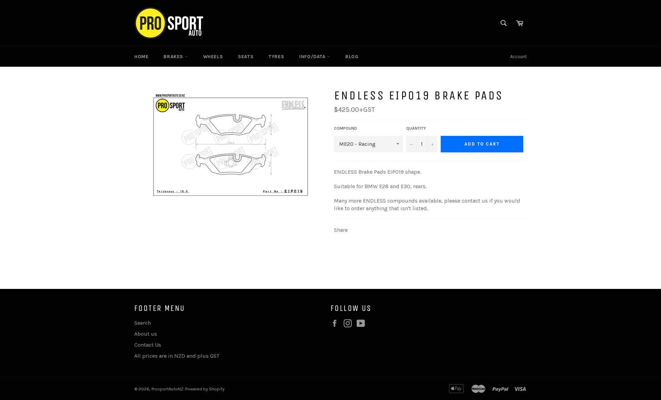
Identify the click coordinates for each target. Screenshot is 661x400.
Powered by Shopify (204, 388)
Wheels (213, 57)
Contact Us (147, 345)
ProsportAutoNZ (167, 388)
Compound (345, 128)
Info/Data (313, 57)
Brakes (174, 57)
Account (518, 56)
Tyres (276, 57)
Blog (351, 57)
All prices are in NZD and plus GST (176, 356)
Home (141, 57)
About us (145, 334)
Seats (245, 57)
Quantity (416, 128)
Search (142, 323)
